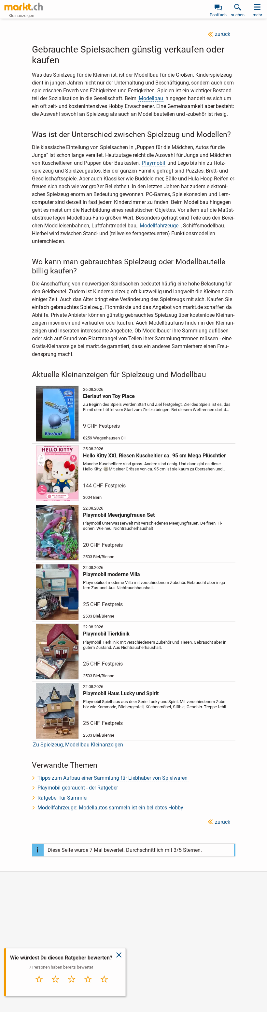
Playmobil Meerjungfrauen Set (119, 515)
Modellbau (151, 98)
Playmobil (153, 163)
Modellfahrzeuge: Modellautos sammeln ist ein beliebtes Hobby (110, 808)
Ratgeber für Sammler (62, 798)
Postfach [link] (218, 14)
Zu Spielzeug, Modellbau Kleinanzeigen (78, 745)
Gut (88, 986)
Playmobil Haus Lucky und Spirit (121, 693)
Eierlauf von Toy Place (109, 396)
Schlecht (55, 986)
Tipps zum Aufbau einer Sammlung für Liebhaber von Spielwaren (112, 778)
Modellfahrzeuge (159, 225)
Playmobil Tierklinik (106, 634)
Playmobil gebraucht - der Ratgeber (77, 788)
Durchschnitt (71, 988)
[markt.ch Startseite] (23, 6)
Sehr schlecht (39, 988)
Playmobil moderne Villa (111, 574)
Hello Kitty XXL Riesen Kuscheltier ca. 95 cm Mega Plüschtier (154, 455)
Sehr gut (104, 986)
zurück (222, 34)
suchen (238, 14)
